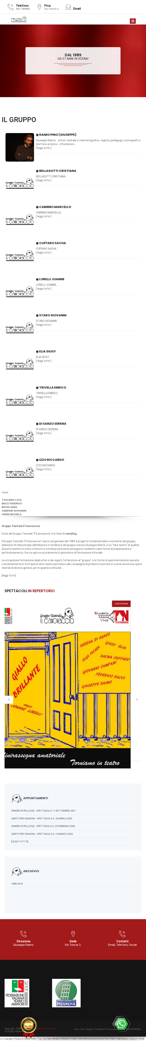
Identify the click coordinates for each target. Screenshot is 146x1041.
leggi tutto (43, 147)
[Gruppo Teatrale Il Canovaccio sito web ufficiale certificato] (28, 1027)
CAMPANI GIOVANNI (14, 510)
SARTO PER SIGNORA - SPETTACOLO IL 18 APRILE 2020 (41, 818)
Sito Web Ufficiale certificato (56, 1039)
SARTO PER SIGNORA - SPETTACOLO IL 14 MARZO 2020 (42, 833)
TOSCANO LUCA (12, 499)
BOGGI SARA (9, 507)
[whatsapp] (121, 1023)
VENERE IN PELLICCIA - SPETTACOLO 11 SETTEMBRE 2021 (43, 810)
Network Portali (137, 1039)
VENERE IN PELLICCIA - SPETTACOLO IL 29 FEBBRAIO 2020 (43, 826)
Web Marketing (86, 1039)
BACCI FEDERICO (12, 503)
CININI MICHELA (11, 514)
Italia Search (122, 1039)
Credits (73, 1039)
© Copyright (7, 1039)
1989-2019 (17, 883)
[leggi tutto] (19, 841)
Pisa (107, 1039)
